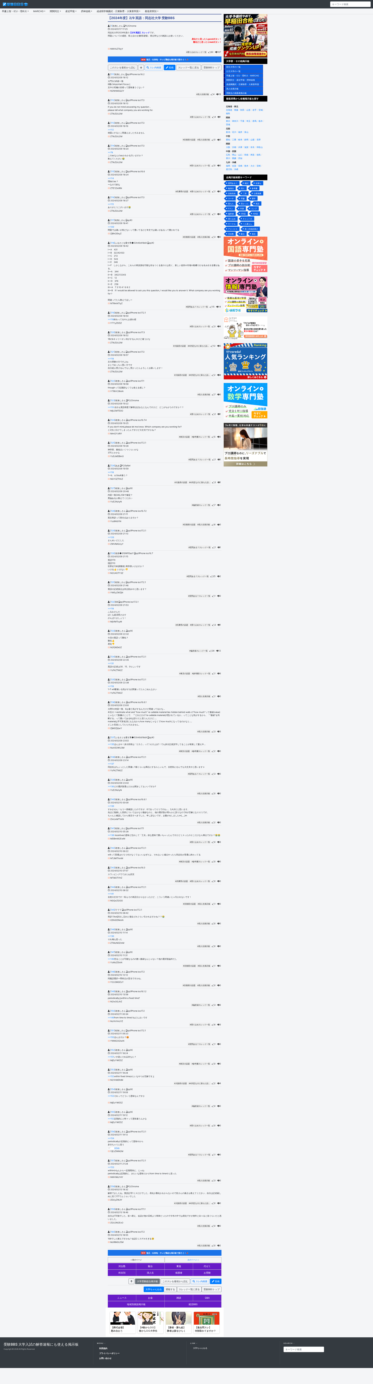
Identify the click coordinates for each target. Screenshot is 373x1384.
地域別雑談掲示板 (136, 1304)
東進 (178, 1266)
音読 (254, 234)
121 (112, 352)
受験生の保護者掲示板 (236, 93)
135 (113, 679)
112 (112, 100)
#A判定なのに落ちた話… (198, 346)
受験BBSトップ (212, 67)
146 (113, 929)
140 (113, 799)
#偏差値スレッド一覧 (201, 505)
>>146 (111, 959)
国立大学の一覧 (233, 67)
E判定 (243, 214)
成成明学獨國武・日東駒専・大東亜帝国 (118, 11)
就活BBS (193, 1304)
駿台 (150, 1266)
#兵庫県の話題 (182, 191)
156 (113, 1131)
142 (113, 848)
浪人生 (150, 1272)
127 (113, 488)
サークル (232, 224)
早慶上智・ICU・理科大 (14, 11)
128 (113, 511)
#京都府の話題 (189, 140)
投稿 (171, 67)
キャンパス (247, 219)
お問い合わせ (105, 1358)
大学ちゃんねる (154, 1289)
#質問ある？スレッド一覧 (197, 307)
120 (113, 332)
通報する (170, 1289)
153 (113, 1069)
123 (113, 400)
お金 (150, 1297)
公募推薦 (257, 193)
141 (112, 828)
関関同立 (54, 11)
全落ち (258, 183)
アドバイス (232, 229)
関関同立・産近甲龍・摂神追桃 (240, 80)
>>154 (111, 1138)
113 (112, 123)
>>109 (111, 227)
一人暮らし (247, 224)
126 (113, 465)
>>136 (111, 786)
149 (113, 991)
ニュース (122, 1297)
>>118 (111, 319)
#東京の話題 (184, 437)
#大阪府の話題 (179, 346)
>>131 (111, 663)
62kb (116, 1148)
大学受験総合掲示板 (147, 1281)
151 (112, 1030)
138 (113, 757)
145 (113, 910)
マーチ (231, 198)
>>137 (111, 763)
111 (112, 74)
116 (112, 197)
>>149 (111, 1017)
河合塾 (121, 1266)
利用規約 (103, 1348)
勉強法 (231, 188)
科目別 (121, 1272)
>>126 (111, 537)
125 (113, 442)
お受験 (207, 1272)
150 (113, 1011)
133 (113, 631)
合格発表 (232, 193)
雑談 (178, 1297)
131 (112, 582)
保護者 (178, 1272)
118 (112, 243)
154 (113, 1089)
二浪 (245, 193)
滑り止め (232, 219)
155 (113, 1112)
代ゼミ (207, 1266)
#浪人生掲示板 (202, 94)
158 (113, 1186)
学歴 (242, 208)
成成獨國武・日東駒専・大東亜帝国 (242, 84)
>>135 (111, 744)
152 (113, 1050)
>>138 (111, 835)
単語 (257, 203)
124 (113, 420)
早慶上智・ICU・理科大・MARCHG (242, 75)
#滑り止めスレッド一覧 (196, 52)
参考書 (254, 188)
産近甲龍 (70, 11)
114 (112, 145)
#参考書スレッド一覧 (201, 437)
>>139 (111, 806)
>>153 (111, 1096)
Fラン (230, 208)
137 (113, 737)
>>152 (111, 1076)
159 (113, 1209)
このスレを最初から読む (123, 67)
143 (113, 867)
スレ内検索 (155, 67)
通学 (254, 198)
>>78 (110, 152)
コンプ (254, 208)
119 (112, 312)
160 (113, 1232)
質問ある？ (232, 183)
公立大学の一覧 (233, 71)
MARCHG (38, 11)
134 (113, 656)
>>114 (111, 178)
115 (112, 171)
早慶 (243, 198)
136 (113, 702)
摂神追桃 (85, 11)
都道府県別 (150, 11)
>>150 (111, 1037)
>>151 (111, 1057)
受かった (244, 203)
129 (113, 530)
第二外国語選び (251, 229)
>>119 (111, 407)
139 (113, 779)
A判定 (255, 214)
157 (113, 1160)
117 (112, 220)
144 (113, 887)
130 (113, 553)
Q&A (207, 1297)
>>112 (111, 129)
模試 (246, 183)
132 (113, 602)
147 (113, 952)
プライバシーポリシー (109, 1353)
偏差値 (231, 214)
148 (113, 971)
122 (113, 381)
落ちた (231, 203)
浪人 (243, 188)
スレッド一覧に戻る (188, 67)
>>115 (111, 204)
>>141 (111, 894)
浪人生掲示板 (232, 88)
